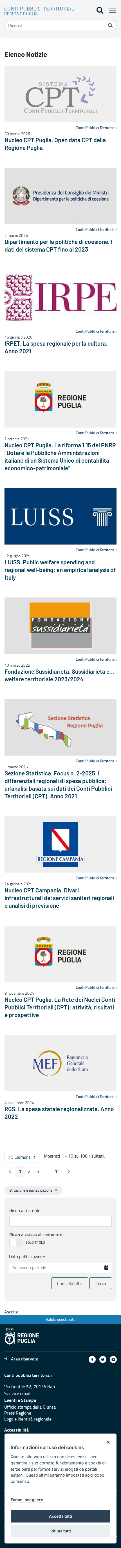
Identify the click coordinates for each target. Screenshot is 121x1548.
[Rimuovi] (56, 1190)
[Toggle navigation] (110, 10)
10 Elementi (24, 1158)
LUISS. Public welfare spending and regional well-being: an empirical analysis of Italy (60, 570)
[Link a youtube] (113, 1359)
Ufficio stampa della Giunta (30, 1407)
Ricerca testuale (24, 1210)
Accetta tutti (60, 1516)
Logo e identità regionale (27, 1419)
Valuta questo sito (60, 1319)
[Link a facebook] (92, 1359)
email (25, 1393)
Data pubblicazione (27, 1256)
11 (59, 1172)
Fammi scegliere (27, 1499)
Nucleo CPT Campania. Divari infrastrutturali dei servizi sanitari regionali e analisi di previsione (59, 898)
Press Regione (17, 1413)
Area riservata (24, 1358)
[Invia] (110, 25)
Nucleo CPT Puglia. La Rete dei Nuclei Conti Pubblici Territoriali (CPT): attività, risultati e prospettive (60, 1007)
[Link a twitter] (102, 1359)
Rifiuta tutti (60, 1531)
